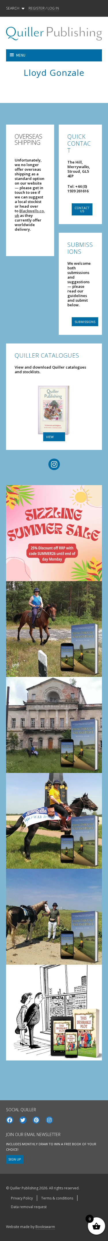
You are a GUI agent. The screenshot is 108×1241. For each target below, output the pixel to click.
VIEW (50, 437)
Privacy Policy (22, 1198)
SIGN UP (14, 1159)
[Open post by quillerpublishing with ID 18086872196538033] (54, 821)
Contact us (82, 209)
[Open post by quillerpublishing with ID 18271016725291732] (54, 1013)
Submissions (85, 322)
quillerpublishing (53, 491)
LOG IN (53, 8)
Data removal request (29, 1206)
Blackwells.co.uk (30, 213)
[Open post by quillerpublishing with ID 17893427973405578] (54, 533)
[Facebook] (9, 1120)
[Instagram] (49, 1120)
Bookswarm (45, 1226)
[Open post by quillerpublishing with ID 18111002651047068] (54, 629)
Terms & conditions (57, 1198)
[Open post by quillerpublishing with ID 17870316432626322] (54, 917)
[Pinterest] (36, 1120)
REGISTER (37, 8)
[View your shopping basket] (78, 55)
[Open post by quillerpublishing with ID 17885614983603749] (54, 725)
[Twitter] (22, 1120)
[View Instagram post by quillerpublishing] (94, 568)
